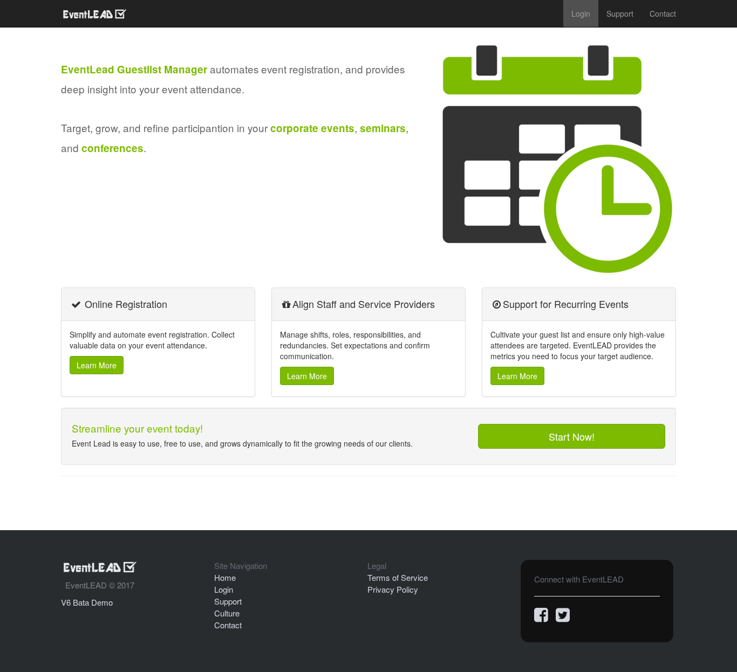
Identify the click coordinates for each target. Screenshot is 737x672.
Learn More (97, 365)
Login (580, 13)
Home (225, 577)
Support (619, 13)
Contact (663, 13)
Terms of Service (397, 577)
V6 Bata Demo (87, 602)
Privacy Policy (392, 589)
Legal (376, 565)
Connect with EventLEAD (579, 579)
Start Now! (572, 436)
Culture (227, 613)
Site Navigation (240, 565)
